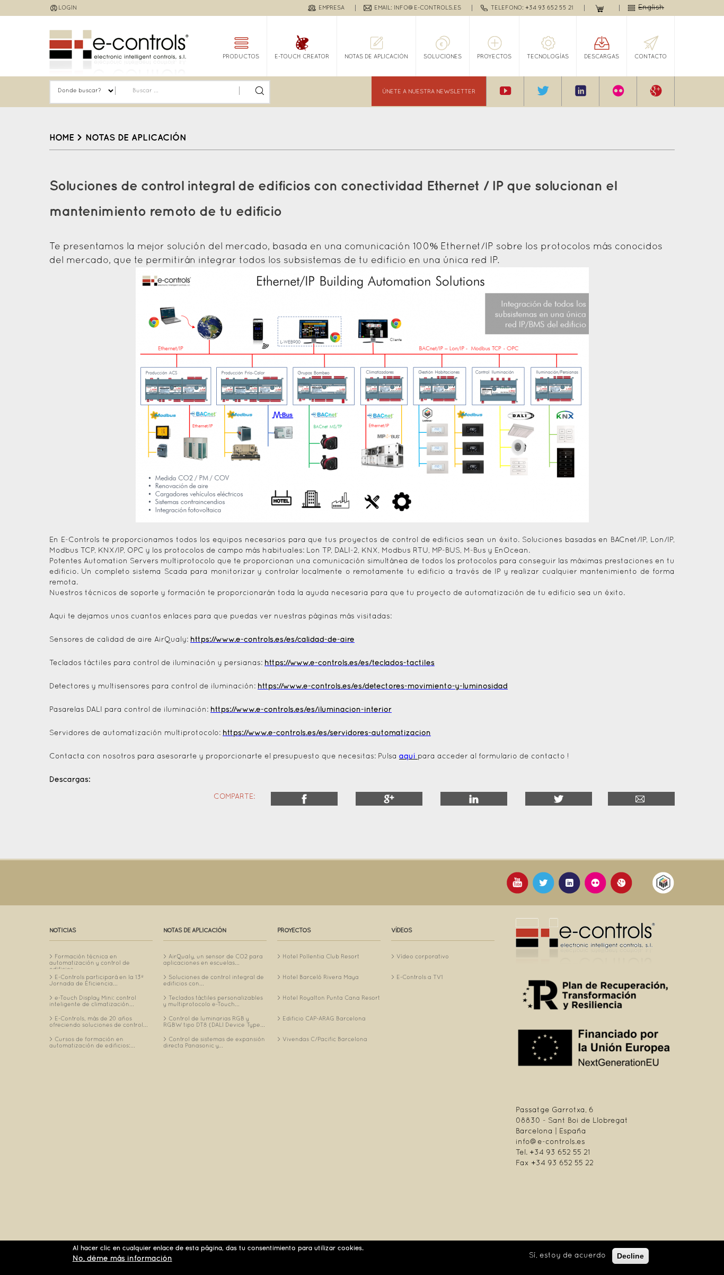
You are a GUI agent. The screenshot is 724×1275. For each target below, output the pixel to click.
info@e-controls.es (550, 1142)
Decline (630, 1256)
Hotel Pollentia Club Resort (320, 956)
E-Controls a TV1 (419, 977)
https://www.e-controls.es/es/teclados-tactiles (349, 663)
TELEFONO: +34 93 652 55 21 (532, 8)
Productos (241, 56)
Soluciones (442, 56)
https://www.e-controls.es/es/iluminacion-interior (301, 709)
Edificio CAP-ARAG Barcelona (324, 1018)
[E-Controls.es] (119, 53)
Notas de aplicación (376, 56)
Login (67, 8)
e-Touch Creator (302, 56)
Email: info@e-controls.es (417, 8)
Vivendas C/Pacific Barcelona (324, 1039)
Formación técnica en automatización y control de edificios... (89, 963)
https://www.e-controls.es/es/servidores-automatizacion (327, 733)
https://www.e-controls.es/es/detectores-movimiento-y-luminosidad (383, 686)
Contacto (650, 56)
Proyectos (494, 56)
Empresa (332, 8)
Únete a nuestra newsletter (428, 91)
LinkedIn (473, 799)
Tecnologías (548, 56)
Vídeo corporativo (422, 956)
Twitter (558, 799)
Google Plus (389, 799)
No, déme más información (122, 1258)
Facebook (304, 799)
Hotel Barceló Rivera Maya (320, 977)
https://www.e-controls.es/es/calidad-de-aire (272, 639)
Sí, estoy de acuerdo (567, 1255)
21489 (641, 799)
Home (61, 138)
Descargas (601, 56)
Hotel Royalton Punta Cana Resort (331, 998)
